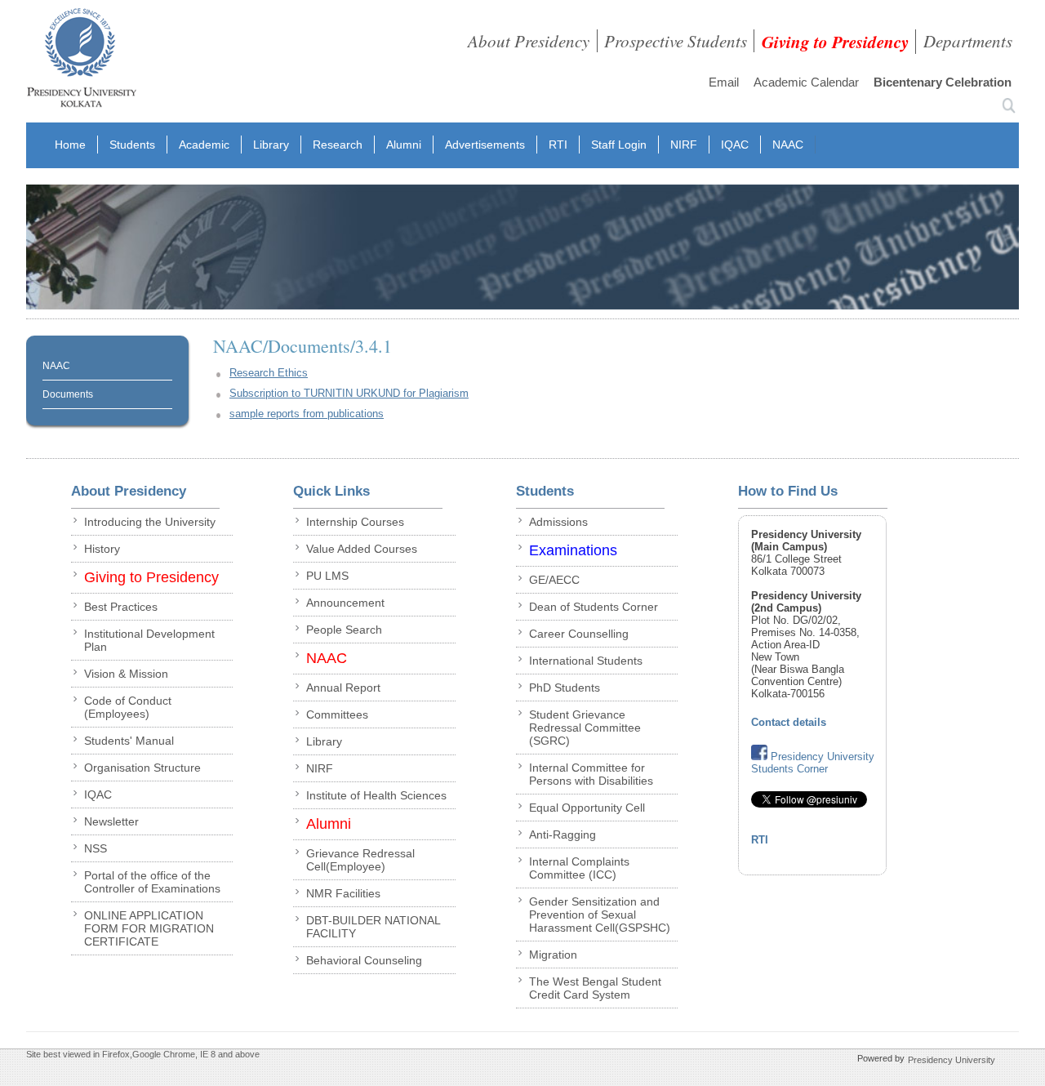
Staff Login (619, 144)
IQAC (735, 144)
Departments (967, 40)
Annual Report (343, 687)
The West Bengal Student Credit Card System (595, 988)
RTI (558, 144)
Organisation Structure (142, 767)
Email (724, 82)
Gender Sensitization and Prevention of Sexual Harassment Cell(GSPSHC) (599, 914)
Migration (553, 954)
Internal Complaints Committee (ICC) (579, 868)
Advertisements (485, 144)
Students (132, 144)
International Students (586, 660)
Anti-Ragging (562, 834)
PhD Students (564, 687)
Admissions (558, 521)
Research (337, 144)
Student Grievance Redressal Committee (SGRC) (585, 727)
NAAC (787, 144)
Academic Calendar (806, 82)
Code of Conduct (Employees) (127, 707)
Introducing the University (150, 521)
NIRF (683, 144)
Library (271, 144)
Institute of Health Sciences (376, 795)
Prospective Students (675, 40)
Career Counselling (579, 633)
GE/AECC (554, 579)
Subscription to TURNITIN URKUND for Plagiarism (349, 393)
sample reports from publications (306, 413)
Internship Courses (355, 521)
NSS (95, 848)
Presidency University (951, 1059)
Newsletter (111, 821)
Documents (67, 394)
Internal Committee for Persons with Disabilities (591, 774)
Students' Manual (129, 740)
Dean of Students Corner (593, 606)
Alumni (403, 144)
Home (70, 144)
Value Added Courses (361, 548)
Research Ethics (268, 373)
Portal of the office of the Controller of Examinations (152, 882)
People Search (344, 629)
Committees (337, 714)
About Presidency (528, 40)
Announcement (345, 602)
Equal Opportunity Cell (587, 807)
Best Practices (121, 606)
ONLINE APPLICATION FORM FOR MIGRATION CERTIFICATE (149, 928)
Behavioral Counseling (364, 960)
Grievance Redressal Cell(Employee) (360, 860)
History (102, 548)
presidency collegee (81, 61)
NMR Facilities (343, 893)
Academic (204, 144)
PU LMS (327, 575)
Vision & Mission (126, 673)
